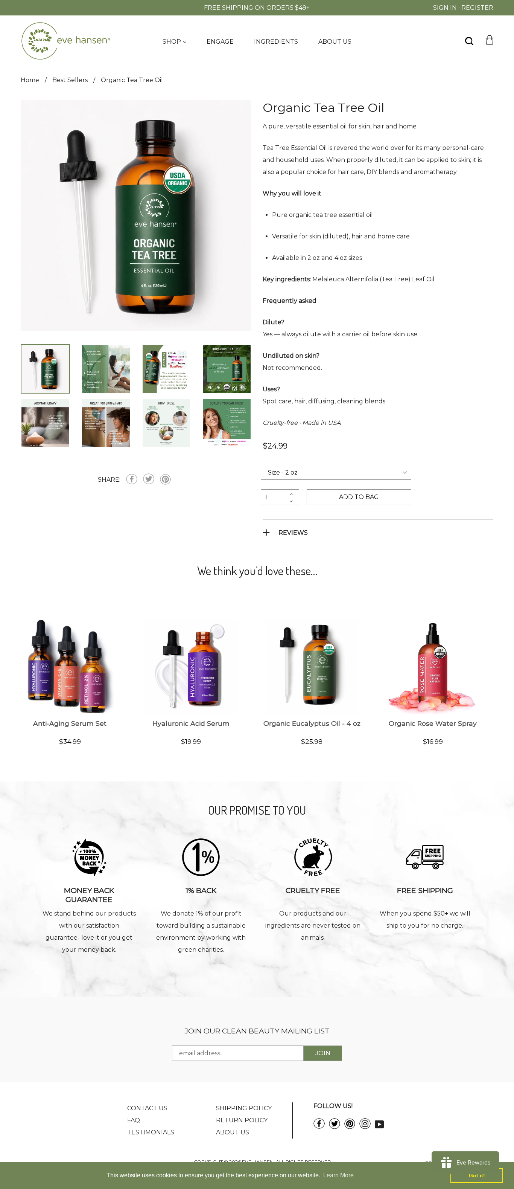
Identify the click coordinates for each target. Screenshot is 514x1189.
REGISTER (477, 7)
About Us (232, 1132)
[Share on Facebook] (131, 480)
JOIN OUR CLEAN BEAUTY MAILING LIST (257, 1030)
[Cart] (489, 52)
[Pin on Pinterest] (165, 480)
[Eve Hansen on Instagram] (365, 1127)
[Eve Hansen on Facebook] (319, 1126)
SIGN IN (445, 7)
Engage (220, 41)
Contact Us (147, 1108)
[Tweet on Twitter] (148, 480)
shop (172, 41)
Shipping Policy (244, 1108)
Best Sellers (70, 80)
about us (334, 41)
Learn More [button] (338, 1175)
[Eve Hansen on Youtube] (379, 1123)
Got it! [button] (477, 1175)
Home (30, 80)
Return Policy (242, 1120)
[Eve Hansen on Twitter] (334, 1127)
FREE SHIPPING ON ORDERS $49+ (257, 7)
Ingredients (276, 41)
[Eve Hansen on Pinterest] (349, 1127)
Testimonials (150, 1132)
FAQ (133, 1120)
